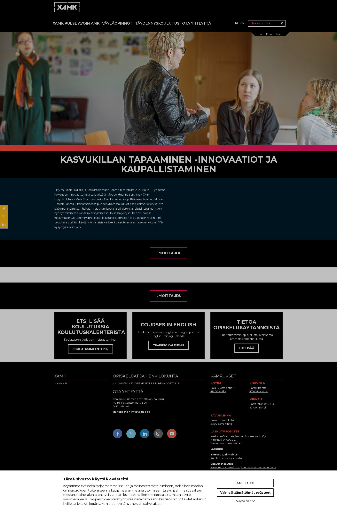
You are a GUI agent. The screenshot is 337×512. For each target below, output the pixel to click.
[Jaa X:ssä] (4, 217)
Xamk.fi (62, 383)
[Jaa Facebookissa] (4, 209)
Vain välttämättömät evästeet (245, 492)
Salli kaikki (245, 483)
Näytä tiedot (245, 501)
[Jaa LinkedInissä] (4, 224)
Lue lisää (246, 348)
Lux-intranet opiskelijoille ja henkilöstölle (147, 383)
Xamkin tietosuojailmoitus (226, 458)
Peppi (269, 34)
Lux (260, 34)
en (242, 23)
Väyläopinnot (117, 23)
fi (236, 23)
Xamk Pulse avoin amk (76, 23)
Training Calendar (168, 345)
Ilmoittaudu (168, 253)
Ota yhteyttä (196, 23)
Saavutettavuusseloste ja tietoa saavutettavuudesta (243, 467)
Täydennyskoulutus (157, 23)
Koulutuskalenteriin (90, 349)
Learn (279, 34)
